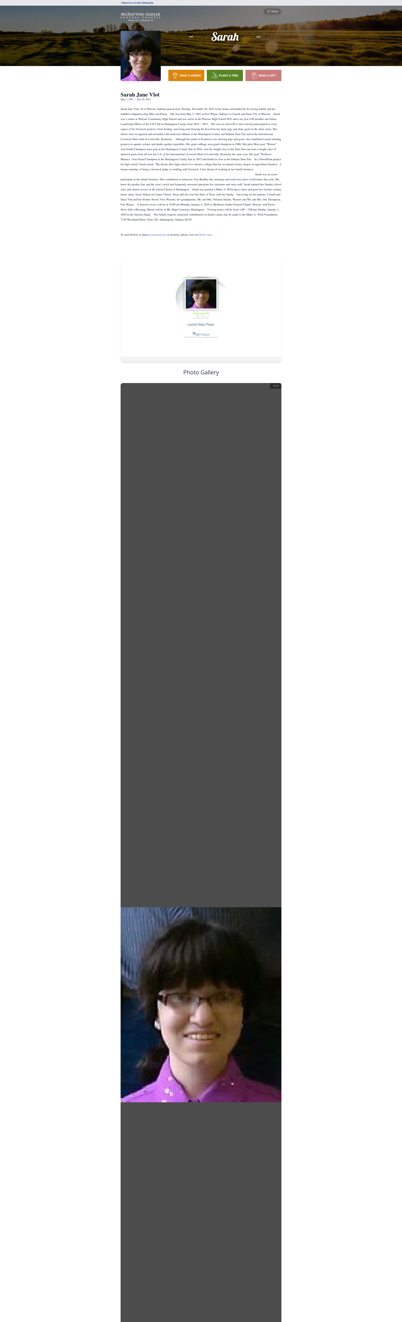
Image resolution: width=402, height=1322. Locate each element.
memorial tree (158, 234)
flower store (205, 234)
